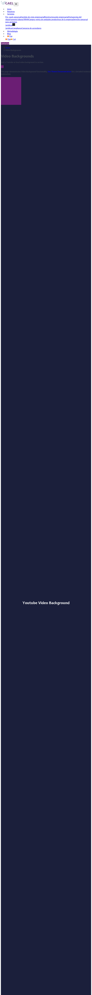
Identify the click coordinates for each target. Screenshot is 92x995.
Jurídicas (8, 28)
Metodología (12, 31)
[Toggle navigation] (16, 4)
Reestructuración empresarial (56, 17)
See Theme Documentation (59, 71)
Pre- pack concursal (13, 17)
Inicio (9, 9)
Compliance (17, 28)
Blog (9, 33)
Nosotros (11, 11)
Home (7, 47)
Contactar (5, 43)
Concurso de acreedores (31, 28)
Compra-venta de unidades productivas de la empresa (51, 19)
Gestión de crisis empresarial (32, 17)
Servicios (10, 14)
